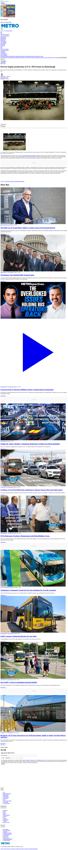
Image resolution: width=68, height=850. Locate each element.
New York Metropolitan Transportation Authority (30, 155)
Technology (3, 51)
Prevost (17, 152)
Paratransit (3, 44)
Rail (1, 46)
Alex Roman (10, 272)
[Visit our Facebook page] (1, 750)
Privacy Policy (47, 57)
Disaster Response (4, 34)
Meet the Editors (9, 57)
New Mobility (3, 41)
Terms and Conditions (55, 57)
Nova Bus (10, 181)
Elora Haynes (7, 224)
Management (3, 37)
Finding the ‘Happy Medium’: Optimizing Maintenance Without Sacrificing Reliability (30, 444)
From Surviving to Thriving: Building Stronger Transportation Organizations (27, 389)
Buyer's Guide (40, 56)
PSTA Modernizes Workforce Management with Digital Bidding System (25, 536)
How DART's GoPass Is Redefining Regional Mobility (19, 682)
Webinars (26, 56)
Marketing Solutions (21, 57)
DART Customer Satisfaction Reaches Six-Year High (18, 636)
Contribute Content (29, 57)
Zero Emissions (4, 53)
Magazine (3, 56)
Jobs (23, 56)
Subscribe (3, 22)
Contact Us (42, 57)
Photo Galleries (15, 56)
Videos (11, 56)
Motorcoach (3, 39)
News (10, 1)
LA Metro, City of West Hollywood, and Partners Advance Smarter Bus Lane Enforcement (31, 490)
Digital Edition (8, 22)
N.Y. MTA (6, 181)
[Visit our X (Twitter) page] (4, 750)
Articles (12, 1)
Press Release (37, 57)
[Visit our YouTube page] (5, 750)
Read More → (4, 234)
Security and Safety (5, 49)
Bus (1, 32)
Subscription (3, 57)
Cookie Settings (63, 57)
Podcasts (21, 56)
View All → (3, 744)
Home (2, 63)
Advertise (15, 57)
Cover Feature (6, 1)
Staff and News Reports (9, 587)
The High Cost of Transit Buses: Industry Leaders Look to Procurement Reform (28, 228)
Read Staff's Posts (4, 77)
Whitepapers (31, 56)
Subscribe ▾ (3, 3)
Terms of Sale (15, 848)
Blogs (8, 56)
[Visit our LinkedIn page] (2, 750)
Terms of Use (9, 848)
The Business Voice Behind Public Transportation (17, 275)
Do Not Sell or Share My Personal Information (28, 848)
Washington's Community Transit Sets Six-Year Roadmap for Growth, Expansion (28, 590)
